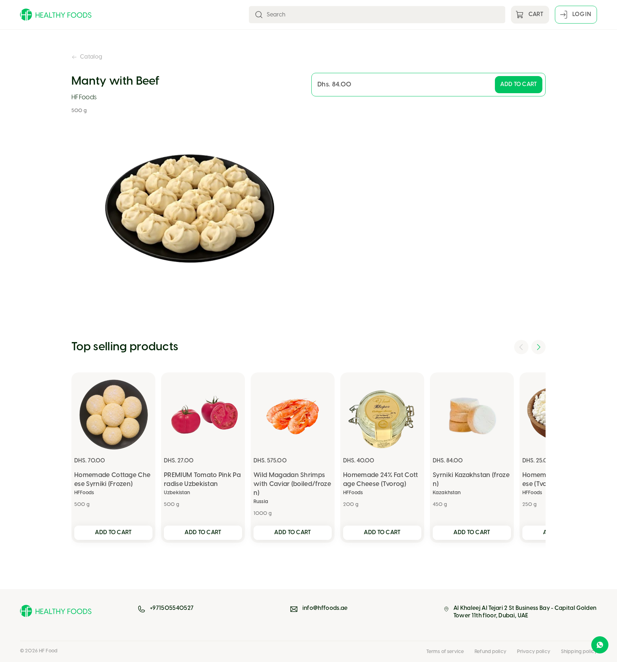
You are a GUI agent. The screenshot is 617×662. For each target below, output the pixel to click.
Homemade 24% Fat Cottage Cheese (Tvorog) (380, 480)
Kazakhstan (447, 493)
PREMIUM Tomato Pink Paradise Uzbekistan (202, 480)
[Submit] (259, 14)
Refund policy (490, 652)
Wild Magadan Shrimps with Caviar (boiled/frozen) (292, 484)
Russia (261, 502)
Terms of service (445, 652)
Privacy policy (533, 652)
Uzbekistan (177, 493)
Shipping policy (579, 652)
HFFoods (84, 97)
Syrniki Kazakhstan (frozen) (471, 480)
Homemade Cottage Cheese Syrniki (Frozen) (112, 480)
